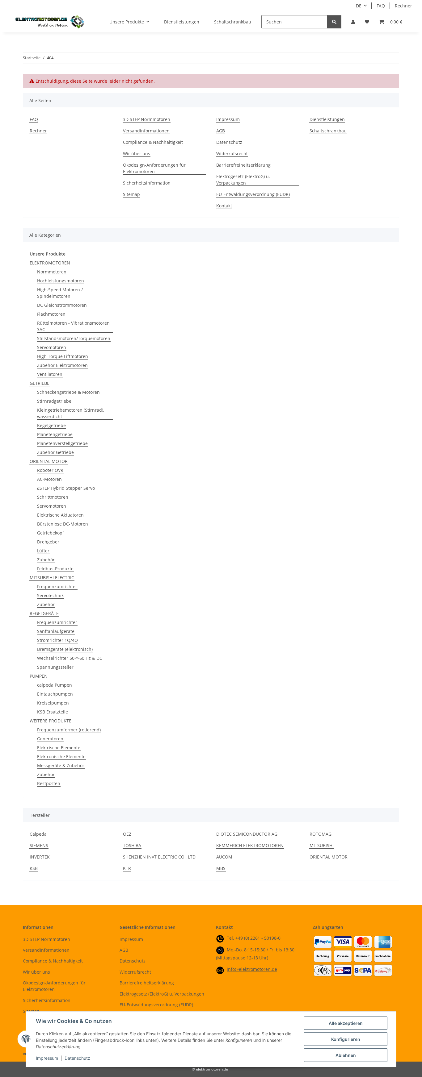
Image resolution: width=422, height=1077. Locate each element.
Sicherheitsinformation (147, 183)
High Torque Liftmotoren (62, 356)
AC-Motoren (49, 479)
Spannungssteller (55, 667)
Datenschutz (77, 1058)
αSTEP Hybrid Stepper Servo (66, 488)
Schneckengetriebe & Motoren (68, 392)
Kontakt (224, 206)
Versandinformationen (146, 131)
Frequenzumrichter (57, 586)
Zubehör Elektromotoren (62, 365)
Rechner (403, 6)
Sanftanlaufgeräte (55, 631)
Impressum (47, 1058)
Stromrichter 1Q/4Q (57, 640)
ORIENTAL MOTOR (49, 461)
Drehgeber (48, 542)
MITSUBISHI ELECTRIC (52, 577)
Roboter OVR (50, 470)
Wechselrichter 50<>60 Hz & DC (69, 658)
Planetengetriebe (55, 434)
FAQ (381, 6)
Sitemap (131, 194)
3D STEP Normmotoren (146, 119)
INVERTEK (40, 857)
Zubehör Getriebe (55, 452)
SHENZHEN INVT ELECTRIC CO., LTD (159, 857)
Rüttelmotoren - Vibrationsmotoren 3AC (73, 326)
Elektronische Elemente (61, 756)
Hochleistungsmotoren (60, 281)
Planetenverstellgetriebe (62, 443)
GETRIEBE (39, 383)
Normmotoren (51, 272)
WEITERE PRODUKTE (50, 721)
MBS (221, 868)
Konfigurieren (345, 1039)
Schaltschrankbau (232, 22)
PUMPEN (39, 676)
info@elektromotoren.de (252, 969)
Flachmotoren (51, 314)
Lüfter (43, 551)
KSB (34, 868)
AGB (220, 131)
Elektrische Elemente (58, 748)
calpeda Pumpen (54, 685)
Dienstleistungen (181, 22)
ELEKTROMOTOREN (50, 263)
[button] (353, 21)
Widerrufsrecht (232, 153)
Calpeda (38, 834)
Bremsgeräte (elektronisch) (65, 649)
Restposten (48, 783)
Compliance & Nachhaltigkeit (153, 142)
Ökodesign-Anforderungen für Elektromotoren (154, 168)
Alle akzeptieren (346, 1023)
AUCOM (224, 857)
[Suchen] (334, 21)
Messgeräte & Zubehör (60, 765)
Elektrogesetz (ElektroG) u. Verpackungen (243, 179)
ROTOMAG (320, 834)
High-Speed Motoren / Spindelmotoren (60, 293)
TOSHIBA (132, 845)
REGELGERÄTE (44, 613)
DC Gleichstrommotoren (62, 305)
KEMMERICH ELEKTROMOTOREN (250, 845)
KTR (127, 868)
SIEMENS (39, 845)
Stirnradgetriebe (54, 401)
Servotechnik (50, 595)
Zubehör (46, 560)
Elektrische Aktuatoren (60, 515)
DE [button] (358, 6)
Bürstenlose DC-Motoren (62, 524)
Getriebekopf (50, 533)
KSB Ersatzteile (52, 712)
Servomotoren (51, 347)
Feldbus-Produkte (55, 569)
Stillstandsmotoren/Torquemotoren (73, 338)
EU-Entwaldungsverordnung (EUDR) (253, 194)
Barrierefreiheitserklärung (243, 165)
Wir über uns (136, 153)
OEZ (127, 834)
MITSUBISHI (322, 845)
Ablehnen (345, 1055)
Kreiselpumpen (53, 703)
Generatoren (50, 739)
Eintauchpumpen (55, 694)
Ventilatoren (49, 374)
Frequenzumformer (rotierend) (69, 730)
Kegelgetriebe (51, 425)
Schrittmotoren (52, 497)
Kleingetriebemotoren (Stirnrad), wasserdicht (70, 413)
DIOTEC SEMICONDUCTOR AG (246, 834)
